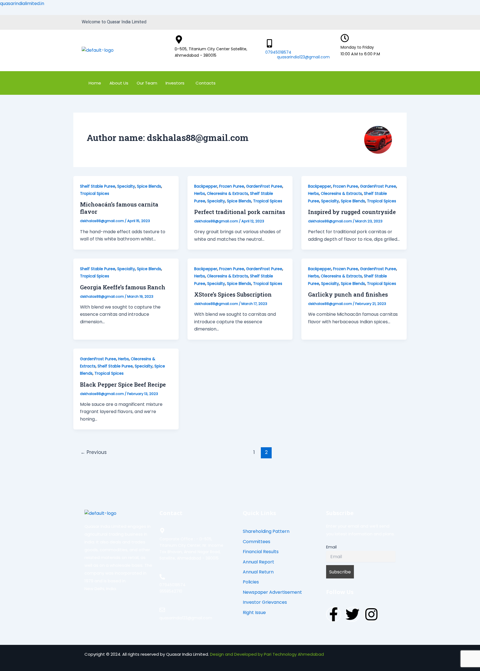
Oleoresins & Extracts (227, 193)
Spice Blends (149, 186)
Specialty (126, 186)
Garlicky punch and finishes (348, 294)
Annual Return (258, 572)
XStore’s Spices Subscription (233, 294)
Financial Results (261, 551)
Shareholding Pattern (266, 531)
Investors (175, 83)
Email (331, 547)
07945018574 (278, 52)
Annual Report (258, 562)
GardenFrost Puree (264, 186)
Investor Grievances (265, 602)
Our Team (147, 83)
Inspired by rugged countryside (352, 211)
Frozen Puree (231, 186)
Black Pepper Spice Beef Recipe (123, 384)
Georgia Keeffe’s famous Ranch (122, 287)
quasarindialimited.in (22, 3)
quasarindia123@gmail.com (303, 57)
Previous (94, 452)
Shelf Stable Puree (97, 186)
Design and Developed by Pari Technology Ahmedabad (267, 654)
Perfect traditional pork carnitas (239, 211)
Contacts (206, 83)
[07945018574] (269, 43)
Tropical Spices (94, 193)
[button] (176, 83)
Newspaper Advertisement (272, 592)
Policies (251, 582)
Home (95, 83)
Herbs (199, 193)
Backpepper (205, 186)
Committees (256, 541)
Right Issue (254, 612)
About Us (118, 83)
